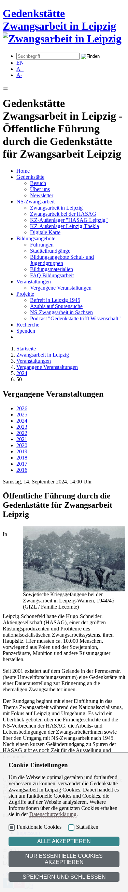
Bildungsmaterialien (51, 269)
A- (19, 75)
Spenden (25, 331)
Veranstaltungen (33, 281)
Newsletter (41, 195)
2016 (21, 470)
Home (23, 171)
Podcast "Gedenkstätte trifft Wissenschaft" (75, 318)
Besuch (38, 183)
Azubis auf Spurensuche (56, 306)
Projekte (25, 294)
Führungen (42, 245)
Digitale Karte (45, 232)
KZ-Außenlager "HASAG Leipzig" (69, 220)
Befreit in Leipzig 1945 (55, 300)
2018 (21, 458)
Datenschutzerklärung (52, 814)
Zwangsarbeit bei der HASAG (63, 214)
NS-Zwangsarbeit (35, 201)
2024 (21, 373)
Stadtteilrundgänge (50, 251)
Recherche (27, 325)
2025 (21, 414)
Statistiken (87, 827)
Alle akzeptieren (64, 841)
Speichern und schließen (64, 877)
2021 (21, 439)
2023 (21, 427)
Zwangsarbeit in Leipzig (56, 208)
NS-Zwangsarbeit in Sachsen (61, 312)
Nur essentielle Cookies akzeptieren (64, 859)
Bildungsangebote (35, 238)
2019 (21, 451)
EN (20, 63)
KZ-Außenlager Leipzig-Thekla (64, 226)
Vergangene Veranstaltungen (60, 288)
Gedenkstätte (30, 177)
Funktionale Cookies (39, 827)
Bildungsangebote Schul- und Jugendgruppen (62, 260)
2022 (21, 433)
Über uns (40, 189)
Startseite (26, 348)
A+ (20, 69)
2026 (21, 408)
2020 (21, 445)
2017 (21, 464)
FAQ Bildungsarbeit (52, 275)
